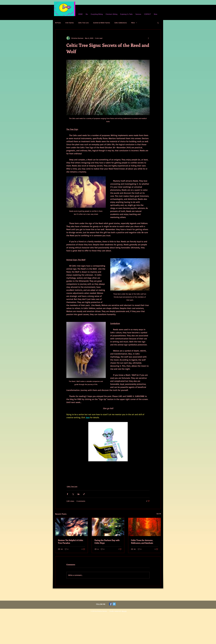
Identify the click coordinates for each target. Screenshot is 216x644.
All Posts (58, 23)
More (133, 23)
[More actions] (148, 38)
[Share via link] (84, 494)
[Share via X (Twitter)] (73, 494)
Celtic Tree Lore (83, 23)
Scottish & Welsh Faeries (101, 23)
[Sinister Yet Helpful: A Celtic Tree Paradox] (71, 527)
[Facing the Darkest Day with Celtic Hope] (108, 527)
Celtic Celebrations (120, 23)
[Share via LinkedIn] (78, 494)
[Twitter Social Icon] (114, 604)
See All (158, 514)
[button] (158, 23)
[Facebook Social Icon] (110, 604)
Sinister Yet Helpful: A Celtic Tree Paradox (70, 541)
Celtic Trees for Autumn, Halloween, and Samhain (142, 541)
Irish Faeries (69, 23)
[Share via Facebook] (67, 494)
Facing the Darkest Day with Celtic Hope (107, 541)
